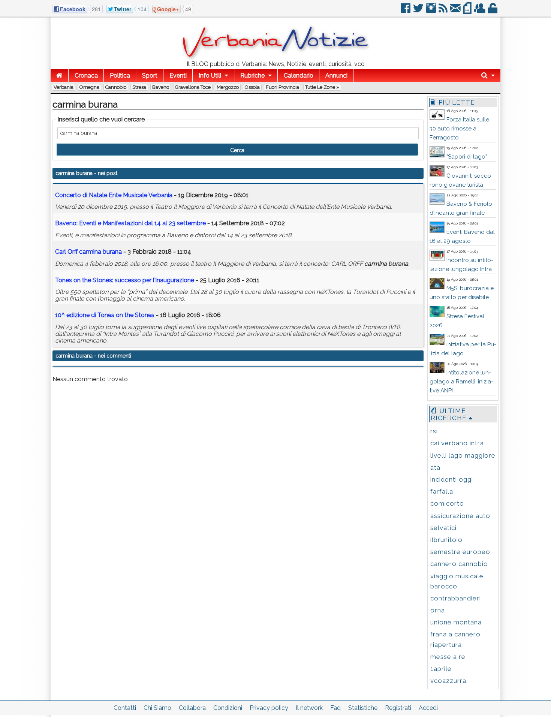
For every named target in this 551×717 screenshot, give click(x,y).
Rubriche (252, 75)
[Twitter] (419, 11)
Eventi (178, 75)
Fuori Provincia (282, 87)
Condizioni (227, 707)
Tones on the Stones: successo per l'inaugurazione (124, 280)
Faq (335, 707)
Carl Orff (88, 251)
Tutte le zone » (322, 87)
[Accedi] (493, 11)
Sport (149, 75)
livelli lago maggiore (463, 455)
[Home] (59, 75)
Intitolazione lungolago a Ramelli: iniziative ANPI (461, 381)
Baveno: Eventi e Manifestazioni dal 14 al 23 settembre (130, 223)
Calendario (298, 75)
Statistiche (362, 707)
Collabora (192, 707)
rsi (434, 431)
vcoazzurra (448, 680)
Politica (120, 75)
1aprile (441, 668)
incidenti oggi (451, 479)
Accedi (428, 707)
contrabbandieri (455, 598)
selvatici (443, 527)
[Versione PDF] (468, 11)
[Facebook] (406, 11)
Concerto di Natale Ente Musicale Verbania (113, 195)
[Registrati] (480, 11)
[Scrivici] (456, 11)
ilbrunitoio (446, 539)
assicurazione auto (460, 515)
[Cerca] (488, 75)
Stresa (139, 87)
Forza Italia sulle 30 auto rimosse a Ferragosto (459, 128)
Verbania (63, 87)
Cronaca (86, 75)
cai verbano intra (457, 443)
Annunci (336, 75)
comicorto (447, 503)
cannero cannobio (459, 563)
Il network (309, 707)
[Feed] (444, 11)
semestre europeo (460, 551)
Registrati (398, 707)
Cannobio (115, 87)
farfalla (441, 491)
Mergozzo (228, 87)
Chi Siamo (157, 707)
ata (435, 467)
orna (437, 610)
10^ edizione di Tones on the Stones (104, 315)
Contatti (125, 707)
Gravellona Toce (193, 87)
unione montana (456, 622)
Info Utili (210, 75)
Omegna (89, 87)
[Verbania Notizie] (275, 57)
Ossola (252, 87)
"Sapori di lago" (466, 156)
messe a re (448, 656)
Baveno (160, 87)
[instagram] (431, 11)
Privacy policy (269, 707)
